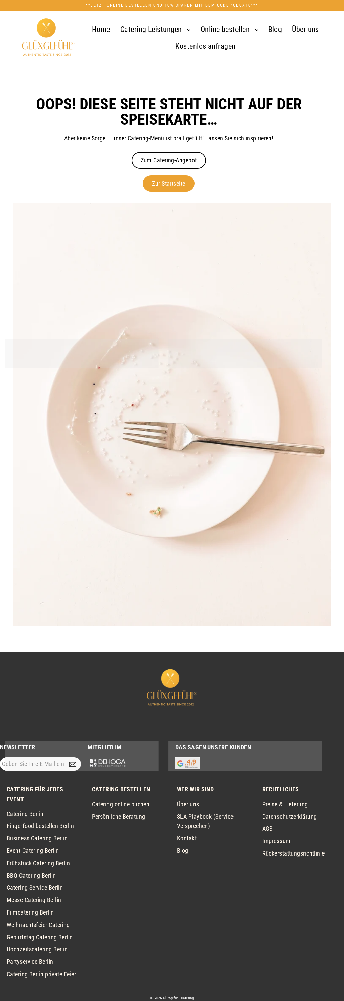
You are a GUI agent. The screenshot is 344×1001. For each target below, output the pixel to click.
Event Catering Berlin (33, 850)
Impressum (276, 840)
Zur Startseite (168, 183)
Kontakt (187, 838)
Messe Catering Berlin (34, 899)
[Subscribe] (74, 764)
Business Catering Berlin (37, 838)
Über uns (305, 29)
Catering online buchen (121, 804)
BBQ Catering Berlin (31, 875)
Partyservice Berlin (30, 961)
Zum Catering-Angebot (169, 160)
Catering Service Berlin (35, 887)
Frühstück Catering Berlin (38, 863)
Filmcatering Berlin (30, 912)
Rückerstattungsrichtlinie (293, 853)
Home (101, 29)
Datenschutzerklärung (289, 816)
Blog (275, 29)
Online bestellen (226, 29)
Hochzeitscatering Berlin (37, 949)
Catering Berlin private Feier (41, 974)
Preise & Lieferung (285, 804)
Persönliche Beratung (118, 816)
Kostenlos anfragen (205, 46)
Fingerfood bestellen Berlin (40, 825)
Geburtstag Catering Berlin (40, 937)
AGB (267, 828)
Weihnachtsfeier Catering (38, 924)
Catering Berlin (25, 813)
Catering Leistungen (152, 29)
